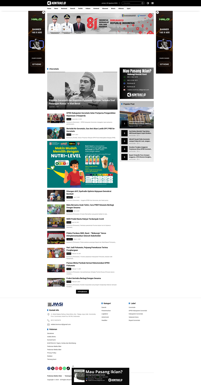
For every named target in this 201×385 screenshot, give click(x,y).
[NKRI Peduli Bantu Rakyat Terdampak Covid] (56, 223)
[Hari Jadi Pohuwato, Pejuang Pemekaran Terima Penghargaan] (56, 253)
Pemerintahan (106, 310)
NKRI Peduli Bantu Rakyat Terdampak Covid (85, 219)
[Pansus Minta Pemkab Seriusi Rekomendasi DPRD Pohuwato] (56, 268)
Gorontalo (132, 307)
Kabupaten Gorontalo (136, 314)
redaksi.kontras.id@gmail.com (61, 324)
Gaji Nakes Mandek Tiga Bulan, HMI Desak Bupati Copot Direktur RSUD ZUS (140, 132)
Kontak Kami (51, 340)
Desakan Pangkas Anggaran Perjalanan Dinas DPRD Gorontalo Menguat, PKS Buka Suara (140, 148)
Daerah (51, 97)
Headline (104, 320)
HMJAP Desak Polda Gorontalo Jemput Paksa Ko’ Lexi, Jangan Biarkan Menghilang (139, 140)
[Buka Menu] (152, 3)
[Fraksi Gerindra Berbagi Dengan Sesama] (56, 282)
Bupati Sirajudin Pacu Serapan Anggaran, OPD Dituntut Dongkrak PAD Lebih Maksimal (140, 156)
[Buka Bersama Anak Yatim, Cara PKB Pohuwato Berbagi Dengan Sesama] (56, 209)
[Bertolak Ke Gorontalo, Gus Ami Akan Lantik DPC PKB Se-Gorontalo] (56, 133)
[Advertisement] (100, 49)
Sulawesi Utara (134, 317)
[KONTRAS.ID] (56, 3)
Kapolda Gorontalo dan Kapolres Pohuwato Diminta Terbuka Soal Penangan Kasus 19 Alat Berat (82, 102)
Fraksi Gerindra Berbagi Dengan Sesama (83, 278)
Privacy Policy (51, 353)
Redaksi (49, 356)
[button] (142, 3)
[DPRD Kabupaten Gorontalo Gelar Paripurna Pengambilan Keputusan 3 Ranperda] (56, 118)
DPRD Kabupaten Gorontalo (138, 310)
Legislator (69, 197)
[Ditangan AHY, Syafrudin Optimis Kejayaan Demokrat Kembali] (56, 196)
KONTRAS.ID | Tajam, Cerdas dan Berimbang (61, 343)
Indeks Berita (51, 336)
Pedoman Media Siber (54, 346)
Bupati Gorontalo (134, 320)
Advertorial (105, 317)
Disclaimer (50, 333)
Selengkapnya (82, 291)
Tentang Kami (51, 359)
